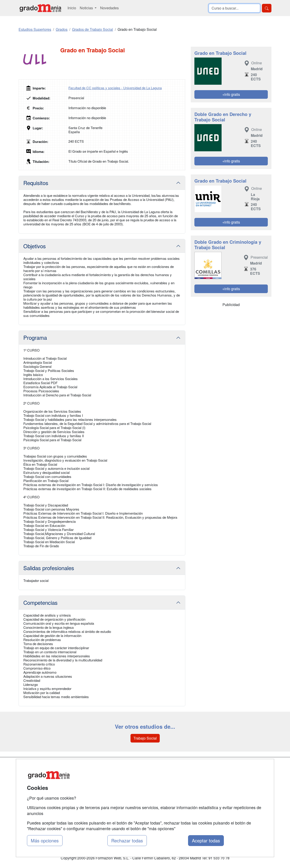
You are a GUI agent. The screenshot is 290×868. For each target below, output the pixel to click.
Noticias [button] (87, 7)
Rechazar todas (127, 840)
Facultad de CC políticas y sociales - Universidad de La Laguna (115, 87)
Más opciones (45, 840)
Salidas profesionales (48, 568)
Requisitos (35, 183)
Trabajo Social (145, 738)
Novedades (109, 7)
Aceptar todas (206, 840)
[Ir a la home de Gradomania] (40, 8)
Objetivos (34, 246)
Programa (35, 337)
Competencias (40, 602)
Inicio (72, 7)
